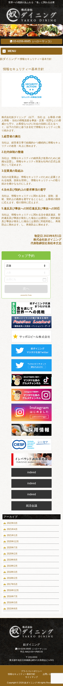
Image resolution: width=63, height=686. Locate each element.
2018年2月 (12, 578)
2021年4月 (12, 529)
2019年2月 (12, 566)
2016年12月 (13, 590)
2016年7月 (12, 596)
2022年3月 (12, 523)
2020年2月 (12, 553)
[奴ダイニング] (32, 21)
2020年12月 (13, 541)
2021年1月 (12, 535)
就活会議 (31, 505)
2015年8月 (12, 608)
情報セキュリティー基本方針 (21, 674)
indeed (31, 472)
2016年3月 (12, 602)
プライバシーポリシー (31, 671)
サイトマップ (31, 677)
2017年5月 (12, 584)
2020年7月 (12, 547)
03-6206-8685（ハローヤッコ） (32, 41)
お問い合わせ (49, 674)
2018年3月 (12, 572)
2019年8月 (12, 559)
